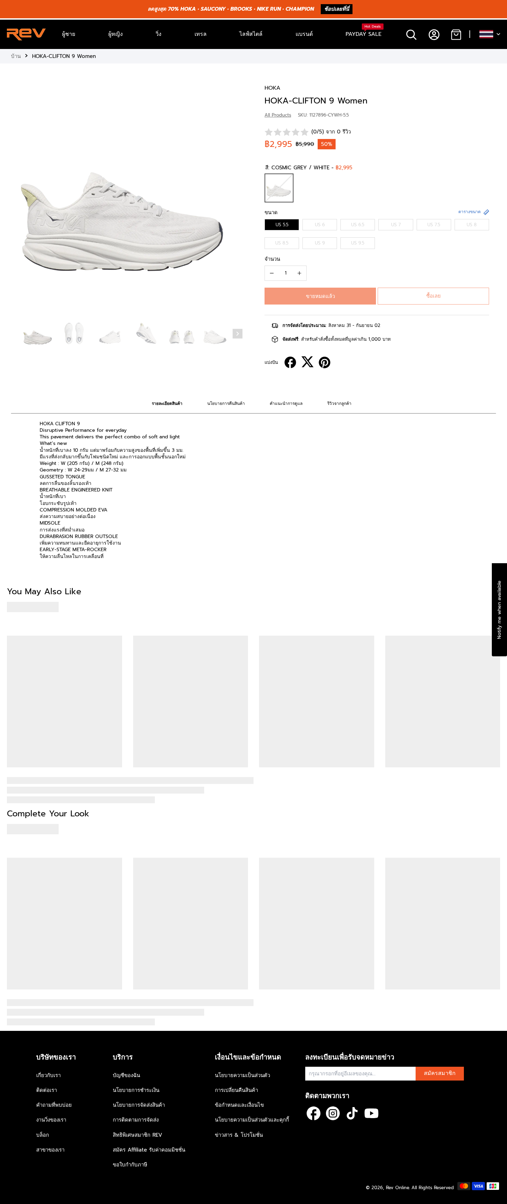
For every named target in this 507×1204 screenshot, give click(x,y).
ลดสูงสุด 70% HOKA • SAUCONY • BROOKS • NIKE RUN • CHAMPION (231, 9)
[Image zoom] (126, 200)
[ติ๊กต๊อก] (352, 1113)
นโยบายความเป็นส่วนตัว (242, 1075)
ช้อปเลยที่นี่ (336, 9)
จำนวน (272, 259)
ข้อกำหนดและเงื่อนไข (239, 1105)
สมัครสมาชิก (440, 1073)
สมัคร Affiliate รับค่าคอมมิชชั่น (149, 1150)
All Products (278, 115)
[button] (320, 296)
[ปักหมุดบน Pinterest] (324, 362)
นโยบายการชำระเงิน (136, 1090)
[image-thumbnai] (38, 334)
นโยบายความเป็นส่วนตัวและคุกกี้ (252, 1120)
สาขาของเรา (50, 1150)
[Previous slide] (18, 198)
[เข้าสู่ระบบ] (434, 34)
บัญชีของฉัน (126, 1075)
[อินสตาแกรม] (333, 1113)
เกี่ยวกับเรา (48, 1075)
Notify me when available (499, 609)
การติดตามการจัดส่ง (136, 1120)
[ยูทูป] (371, 1113)
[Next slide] (238, 334)
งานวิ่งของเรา (51, 1120)
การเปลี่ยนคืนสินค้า (236, 1090)
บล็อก (42, 1135)
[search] (411, 34)
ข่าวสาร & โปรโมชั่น (239, 1135)
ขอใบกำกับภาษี (130, 1165)
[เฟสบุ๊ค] (313, 1113)
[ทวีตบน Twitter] (307, 362)
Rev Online (397, 1187)
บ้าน (16, 56)
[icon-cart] (456, 34)
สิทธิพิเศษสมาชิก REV (137, 1135)
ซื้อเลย (433, 296)
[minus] (272, 273)
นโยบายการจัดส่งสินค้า (139, 1105)
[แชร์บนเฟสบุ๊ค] (290, 362)
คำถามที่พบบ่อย (54, 1105)
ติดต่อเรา (46, 1090)
